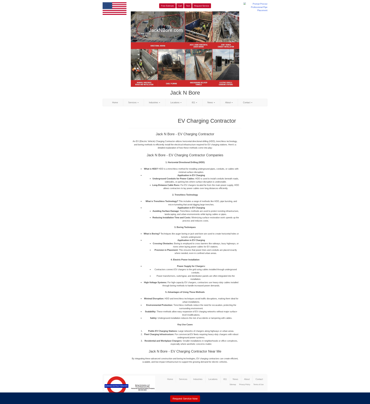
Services (132, 102)
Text (188, 6)
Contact (247, 102)
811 (194, 102)
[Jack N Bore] (129, 387)
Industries (154, 102)
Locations (175, 102)
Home (115, 102)
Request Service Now (185, 398)
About (228, 102)
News (210, 102)
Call (180, 6)
